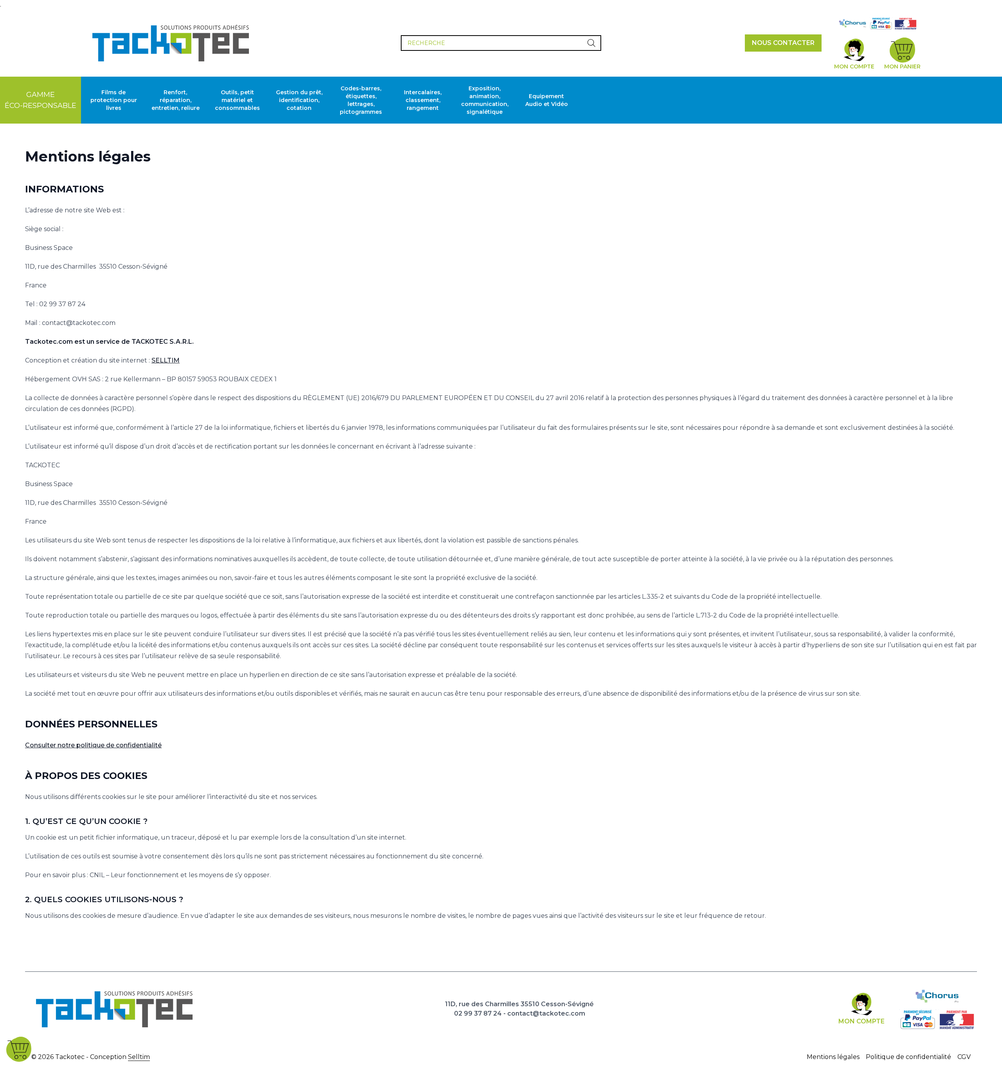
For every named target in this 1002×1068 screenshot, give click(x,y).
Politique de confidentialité (908, 1057)
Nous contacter (783, 43)
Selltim (139, 1057)
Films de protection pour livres (113, 100)
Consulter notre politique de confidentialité (93, 745)
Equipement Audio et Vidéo (546, 100)
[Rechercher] (591, 43)
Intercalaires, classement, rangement (423, 100)
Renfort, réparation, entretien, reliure (175, 100)
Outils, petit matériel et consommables (237, 100)
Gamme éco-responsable (40, 100)
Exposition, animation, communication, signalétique (484, 100)
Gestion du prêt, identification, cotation (299, 100)
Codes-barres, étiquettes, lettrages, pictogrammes (361, 100)
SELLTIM (165, 360)
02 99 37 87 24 (478, 1013)
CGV (964, 1057)
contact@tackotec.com (546, 1013)
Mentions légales (833, 1057)
